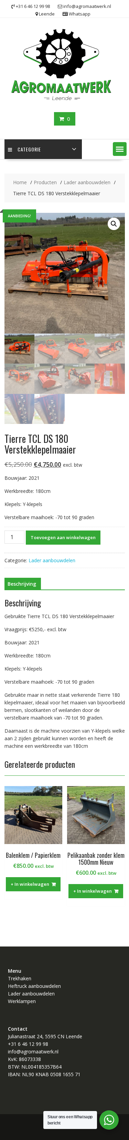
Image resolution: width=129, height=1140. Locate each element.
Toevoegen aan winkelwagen (63, 537)
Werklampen (22, 1001)
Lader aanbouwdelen (52, 560)
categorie (29, 149)
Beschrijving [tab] (22, 584)
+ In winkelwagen (30, 884)
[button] (120, 149)
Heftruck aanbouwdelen (34, 986)
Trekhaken (19, 978)
